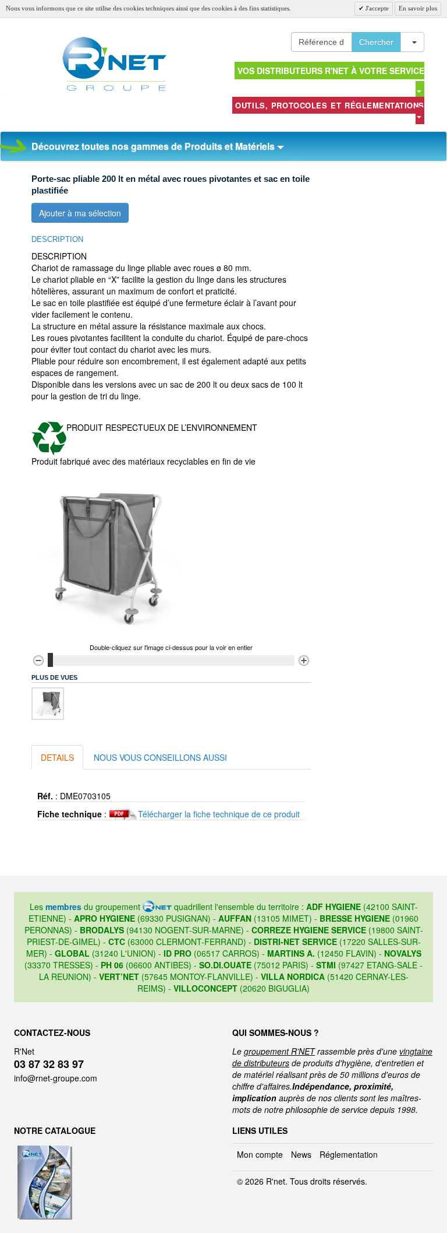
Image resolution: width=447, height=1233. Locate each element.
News (301, 1154)
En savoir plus (418, 8)
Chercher (376, 42)
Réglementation (349, 1154)
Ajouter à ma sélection (80, 213)
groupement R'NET (279, 1051)
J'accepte (376, 8)
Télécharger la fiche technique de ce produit (219, 814)
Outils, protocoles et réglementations (329, 105)
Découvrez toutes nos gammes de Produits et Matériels (154, 146)
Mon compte (260, 1154)
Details (57, 757)
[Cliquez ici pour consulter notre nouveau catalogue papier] (43, 1149)
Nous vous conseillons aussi (160, 757)
